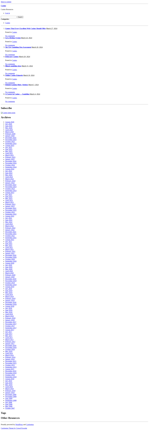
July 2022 (8, 218)
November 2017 (10, 324)
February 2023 (10, 204)
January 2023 (10, 206)
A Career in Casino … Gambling (17, 94)
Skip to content (6, 2)
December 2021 (10, 232)
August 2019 (9, 287)
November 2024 (10, 163)
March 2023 (9, 202)
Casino (3, 6)
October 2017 (10, 326)
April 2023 (9, 200)
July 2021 (8, 242)
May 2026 (8, 128)
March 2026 (9, 132)
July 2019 (8, 289)
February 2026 (10, 134)
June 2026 (8, 126)
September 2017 (10, 328)
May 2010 (8, 385)
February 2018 (10, 318)
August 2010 (9, 379)
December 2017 (10, 322)
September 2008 (10, 400)
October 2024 (10, 165)
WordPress (19, 424)
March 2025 (9, 155)
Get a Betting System (13, 38)
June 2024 (8, 173)
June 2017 (8, 334)
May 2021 (8, 245)
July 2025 (8, 147)
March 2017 (9, 340)
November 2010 (10, 373)
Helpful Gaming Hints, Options (16, 85)
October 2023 (10, 189)
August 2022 (9, 216)
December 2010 (10, 371)
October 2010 (10, 375)
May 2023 (8, 198)
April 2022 (9, 224)
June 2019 (8, 291)
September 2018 (10, 304)
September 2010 (10, 377)
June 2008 (8, 404)
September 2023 (10, 191)
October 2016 (10, 349)
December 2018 (10, 302)
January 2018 (10, 320)
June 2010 (8, 383)
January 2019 (10, 300)
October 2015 (10, 365)
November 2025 (10, 140)
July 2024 (8, 171)
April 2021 (9, 247)
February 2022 (10, 228)
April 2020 (9, 271)
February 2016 (10, 357)
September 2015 (10, 367)
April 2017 (9, 338)
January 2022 (10, 230)
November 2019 (10, 281)
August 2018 (9, 306)
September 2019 (10, 285)
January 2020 (10, 277)
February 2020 (10, 275)
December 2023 (10, 185)
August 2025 (9, 145)
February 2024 (10, 181)
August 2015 (9, 369)
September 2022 (10, 214)
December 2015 (10, 361)
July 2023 (8, 194)
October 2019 (10, 283)
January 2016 (10, 359)
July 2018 (8, 308)
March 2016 (9, 355)
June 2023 (8, 196)
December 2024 (10, 161)
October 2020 (10, 259)
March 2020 (9, 273)
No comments (10, 36)
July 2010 (8, 381)
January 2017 (10, 343)
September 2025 (10, 143)
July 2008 (8, 402)
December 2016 (10, 345)
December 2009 (10, 394)
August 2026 (9, 122)
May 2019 (8, 293)
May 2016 (8, 351)
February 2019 (10, 298)
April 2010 (9, 387)
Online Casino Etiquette (14, 75)
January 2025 (10, 159)
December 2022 (10, 208)
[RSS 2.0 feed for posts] (8, 113)
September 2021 (10, 238)
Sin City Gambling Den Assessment (18, 47)
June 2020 (8, 267)
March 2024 (9, 179)
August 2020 (9, 263)
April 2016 (9, 353)
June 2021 (8, 243)
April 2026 (9, 130)
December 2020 (10, 255)
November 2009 (10, 396)
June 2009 (8, 398)
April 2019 (9, 294)
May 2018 (8, 312)
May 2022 (8, 222)
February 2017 (10, 342)
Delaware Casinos (12, 57)
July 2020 (8, 265)
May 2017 (8, 336)
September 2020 (10, 261)
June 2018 (8, 310)
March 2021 (9, 249)
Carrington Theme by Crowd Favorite (14, 428)
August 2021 (9, 240)
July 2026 (8, 124)
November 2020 (10, 257)
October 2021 (10, 236)
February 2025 (10, 157)
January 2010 (10, 393)
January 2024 (10, 183)
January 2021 (10, 253)
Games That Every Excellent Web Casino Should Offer (25, 28)
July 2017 (8, 332)
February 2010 (10, 391)
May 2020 (8, 269)
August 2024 (9, 169)
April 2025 (9, 153)
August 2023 (9, 192)
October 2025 (10, 142)
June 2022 (8, 220)
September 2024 (10, 167)
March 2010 (9, 389)
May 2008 (8, 406)
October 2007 (10, 408)
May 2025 (8, 151)
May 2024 (8, 175)
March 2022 (9, 226)
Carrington (30, 424)
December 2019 (10, 279)
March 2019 (9, 296)
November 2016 (10, 347)
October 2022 (10, 212)
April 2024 (9, 177)
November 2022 (10, 210)
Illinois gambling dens (13, 66)
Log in (7, 13)
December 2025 (10, 138)
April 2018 (9, 314)
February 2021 (10, 251)
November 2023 (10, 187)
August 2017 (9, 330)
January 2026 (10, 136)
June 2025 (8, 149)
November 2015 (10, 363)
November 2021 (10, 234)
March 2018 (9, 316)
